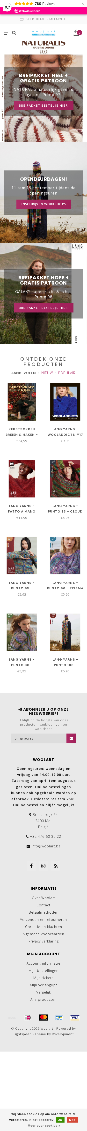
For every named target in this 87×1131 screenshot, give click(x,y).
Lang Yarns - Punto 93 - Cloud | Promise (65, 511)
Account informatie (43, 963)
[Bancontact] (59, 1017)
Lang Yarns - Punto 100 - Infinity (65, 665)
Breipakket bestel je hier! (44, 106)
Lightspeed (23, 1034)
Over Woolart (43, 898)
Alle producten (43, 999)
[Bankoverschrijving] (12, 1017)
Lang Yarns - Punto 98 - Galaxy (22, 665)
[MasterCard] (43, 1017)
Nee (72, 1120)
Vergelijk (43, 992)
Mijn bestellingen (43, 970)
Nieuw (47, 372)
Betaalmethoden (43, 912)
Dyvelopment (63, 1034)
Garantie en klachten (43, 926)
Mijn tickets (43, 977)
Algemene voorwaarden (43, 934)
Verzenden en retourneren (43, 919)
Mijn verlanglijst (43, 985)
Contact (43, 905)
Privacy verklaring (44, 941)
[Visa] (75, 1017)
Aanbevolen (23, 372)
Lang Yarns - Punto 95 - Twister (22, 588)
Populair (66, 372)
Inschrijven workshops (43, 204)
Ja (60, 1120)
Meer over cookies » (44, 1125)
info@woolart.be (46, 846)
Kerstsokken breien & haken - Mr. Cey (22, 434)
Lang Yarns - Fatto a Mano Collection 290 (21, 511)
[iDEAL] (28, 1017)
